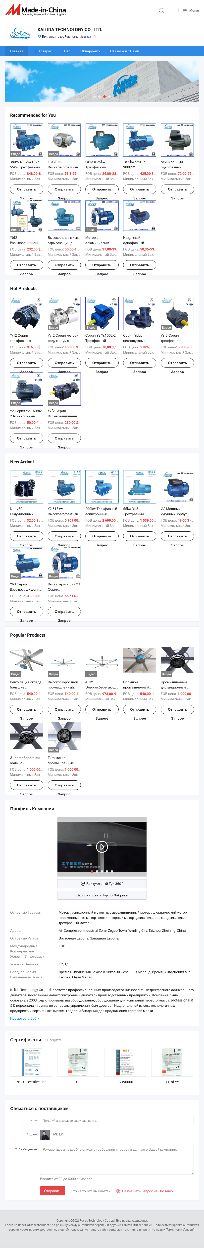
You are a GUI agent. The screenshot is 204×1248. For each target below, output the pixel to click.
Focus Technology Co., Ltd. (97, 1220)
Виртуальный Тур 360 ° (104, 883)
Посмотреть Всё (23, 1018)
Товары (45, 51)
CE (78, 1081)
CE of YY (172, 1081)
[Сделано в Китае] (36, 10)
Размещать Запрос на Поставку (144, 1190)
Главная (16, 51)
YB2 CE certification (31, 1081)
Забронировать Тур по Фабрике (102, 895)
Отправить (52, 1190)
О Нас (65, 51)
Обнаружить (90, 51)
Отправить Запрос (26, 190)
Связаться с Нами (124, 51)
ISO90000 (125, 1081)
